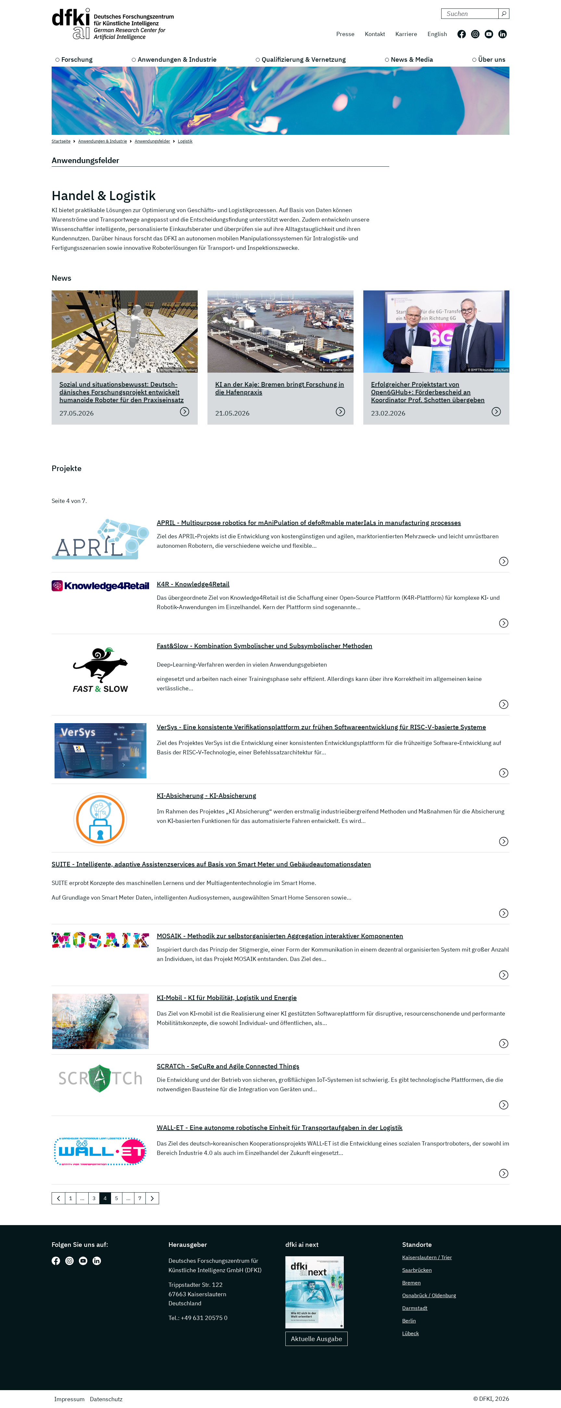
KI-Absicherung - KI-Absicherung (206, 796)
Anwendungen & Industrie (177, 59)
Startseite (61, 141)
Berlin (409, 1320)
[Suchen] (503, 13)
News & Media (412, 59)
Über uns (491, 59)
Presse (345, 34)
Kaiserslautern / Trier (427, 1257)
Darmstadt (415, 1308)
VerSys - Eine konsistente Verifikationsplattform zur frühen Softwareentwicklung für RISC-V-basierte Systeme (321, 727)
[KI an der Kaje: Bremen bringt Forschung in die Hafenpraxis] (340, 411)
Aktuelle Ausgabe (316, 1338)
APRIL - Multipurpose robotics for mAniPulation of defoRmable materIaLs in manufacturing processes (309, 523)
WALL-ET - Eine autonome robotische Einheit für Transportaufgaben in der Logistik (280, 1128)
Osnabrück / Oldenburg (429, 1295)
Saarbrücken (417, 1270)
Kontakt (375, 34)
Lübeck (410, 1333)
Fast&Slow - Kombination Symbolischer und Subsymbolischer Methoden (264, 646)
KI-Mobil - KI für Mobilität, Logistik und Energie (227, 998)
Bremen (411, 1282)
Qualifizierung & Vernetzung (304, 59)
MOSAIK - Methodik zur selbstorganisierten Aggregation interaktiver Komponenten (280, 936)
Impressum (69, 1399)
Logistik (185, 141)
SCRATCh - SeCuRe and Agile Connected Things (228, 1066)
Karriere (406, 34)
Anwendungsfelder (152, 141)
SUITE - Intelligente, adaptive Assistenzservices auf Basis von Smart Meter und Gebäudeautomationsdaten (211, 864)
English (437, 34)
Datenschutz (106, 1399)
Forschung (77, 59)
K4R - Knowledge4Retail (193, 584)
